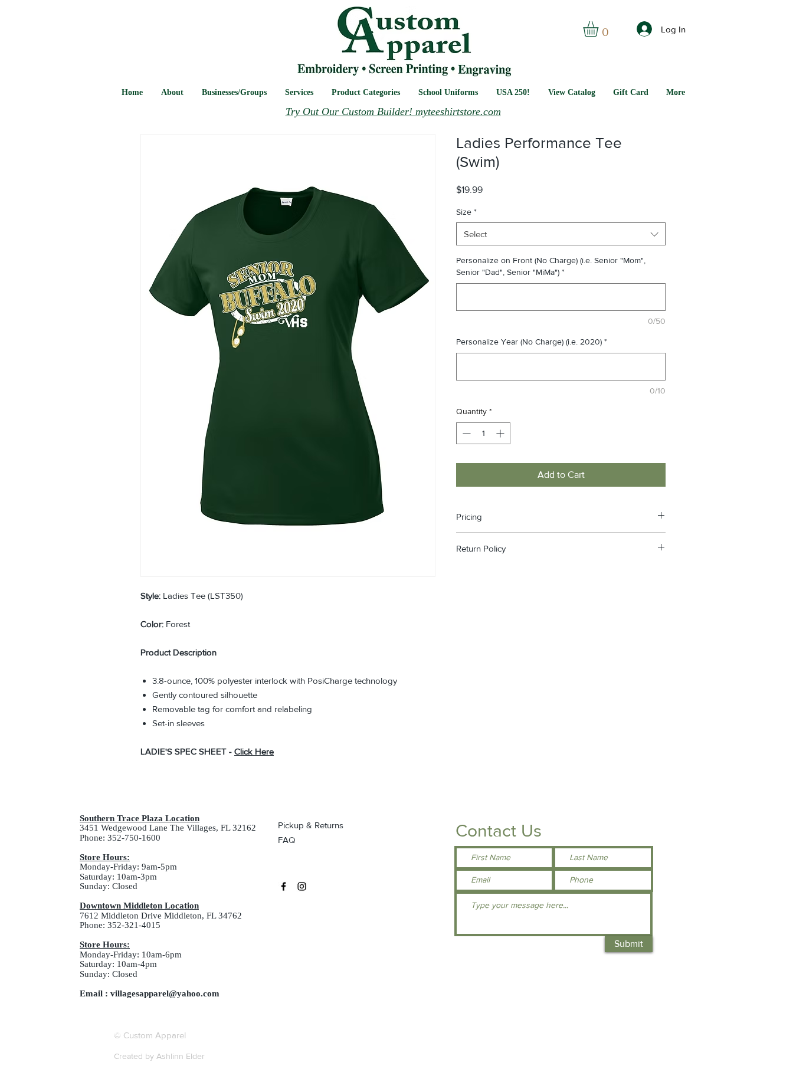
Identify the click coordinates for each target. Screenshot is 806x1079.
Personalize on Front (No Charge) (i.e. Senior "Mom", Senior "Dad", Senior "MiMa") (551, 266)
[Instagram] (301, 886)
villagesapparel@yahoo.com (164, 993)
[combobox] (561, 233)
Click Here (254, 751)
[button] (448, 92)
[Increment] (501, 433)
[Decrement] (465, 433)
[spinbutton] (483, 433)
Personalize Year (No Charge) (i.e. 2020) (531, 341)
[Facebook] (283, 886)
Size (466, 212)
